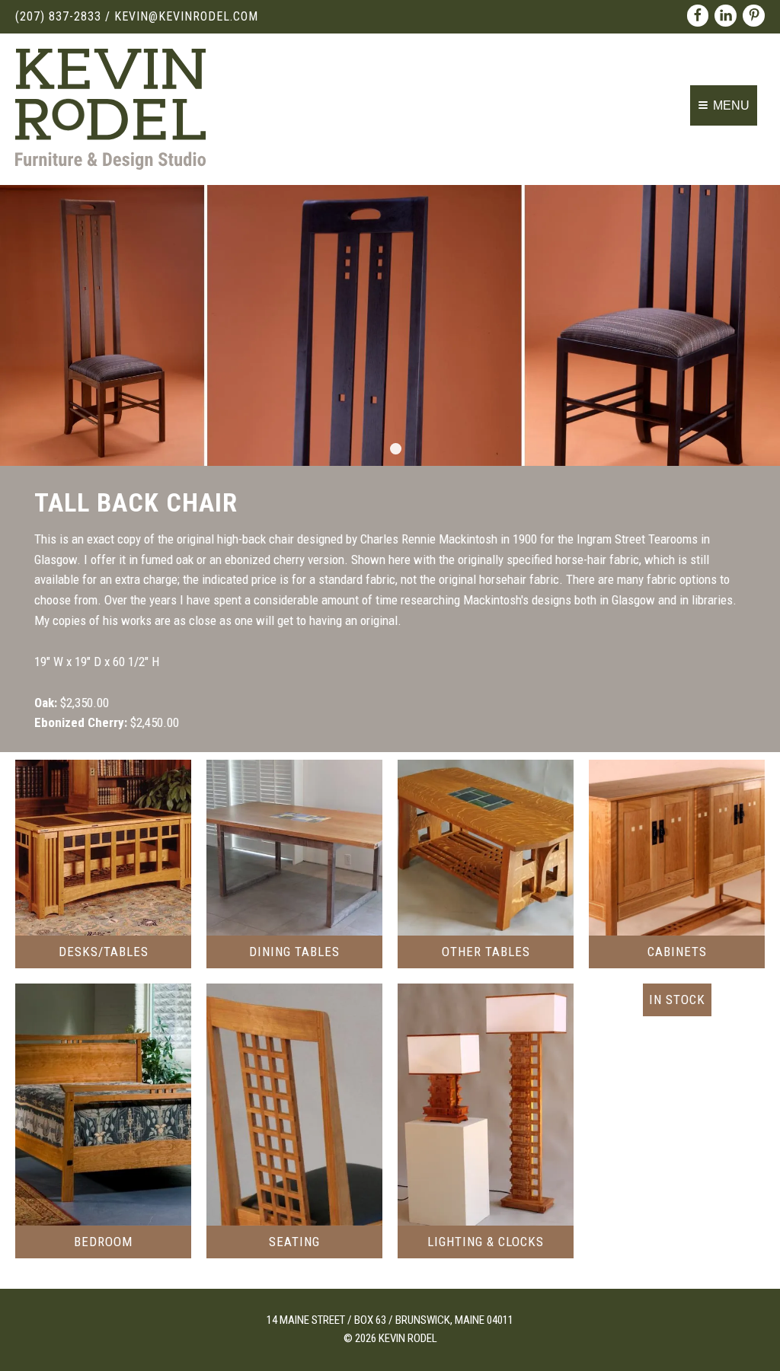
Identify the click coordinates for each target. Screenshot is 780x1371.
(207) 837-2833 (58, 16)
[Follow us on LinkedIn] (725, 16)
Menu (731, 105)
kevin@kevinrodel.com (186, 16)
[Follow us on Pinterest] (754, 16)
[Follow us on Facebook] (698, 16)
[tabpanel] (390, 325)
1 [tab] (395, 448)
